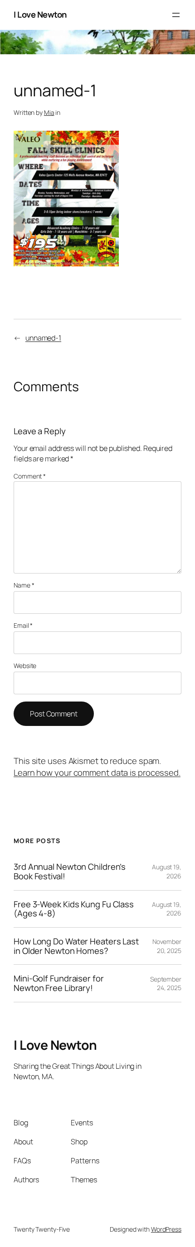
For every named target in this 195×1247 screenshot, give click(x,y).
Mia (49, 112)
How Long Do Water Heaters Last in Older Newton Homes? (76, 946)
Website (25, 665)
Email (23, 625)
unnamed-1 (43, 338)
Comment (30, 476)
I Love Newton (40, 14)
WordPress (166, 1229)
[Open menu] (176, 14)
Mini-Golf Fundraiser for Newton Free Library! (59, 983)
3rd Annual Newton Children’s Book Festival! (70, 871)
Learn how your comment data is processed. (97, 772)
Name (24, 585)
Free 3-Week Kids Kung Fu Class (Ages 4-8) (74, 909)
